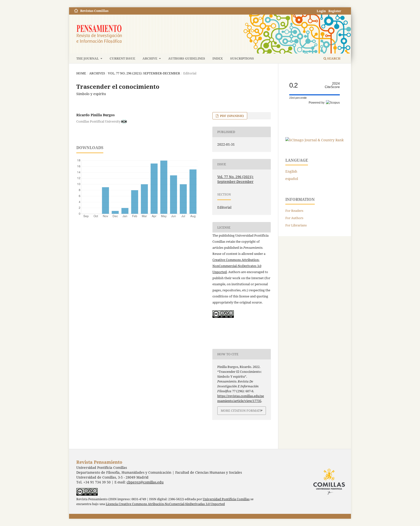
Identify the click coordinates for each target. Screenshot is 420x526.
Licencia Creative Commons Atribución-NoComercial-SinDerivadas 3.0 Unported (165, 504)
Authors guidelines (186, 58)
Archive (150, 58)
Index (217, 58)
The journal (88, 58)
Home (81, 73)
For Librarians (296, 225)
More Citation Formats (241, 410)
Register (334, 11)
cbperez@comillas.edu (145, 482)
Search (333, 58)
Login (321, 11)
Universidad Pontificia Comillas (226, 499)
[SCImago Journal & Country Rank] (314, 140)
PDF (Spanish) (231, 116)
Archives (97, 73)
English (291, 171)
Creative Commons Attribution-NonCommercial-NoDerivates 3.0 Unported (236, 266)
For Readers (294, 210)
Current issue (122, 58)
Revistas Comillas (94, 11)
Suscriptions (242, 58)
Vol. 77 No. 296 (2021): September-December (144, 73)
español (291, 178)
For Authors (294, 218)
